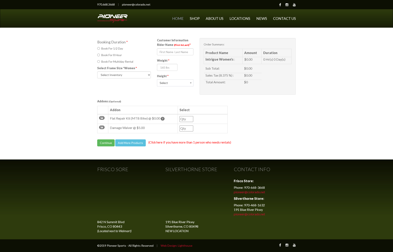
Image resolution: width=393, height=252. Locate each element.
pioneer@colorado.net (136, 4)
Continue (106, 143)
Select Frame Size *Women (117, 68)
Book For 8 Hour (111, 55)
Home (178, 18)
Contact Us (284, 18)
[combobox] (175, 82)
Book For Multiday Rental (117, 61)
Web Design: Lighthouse (176, 245)
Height (162, 76)
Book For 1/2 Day (112, 48)
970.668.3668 (106, 4)
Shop (195, 18)
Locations (239, 18)
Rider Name (174, 44)
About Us (214, 18)
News (261, 18)
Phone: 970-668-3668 (249, 187)
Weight (163, 60)
